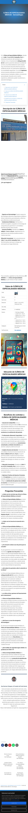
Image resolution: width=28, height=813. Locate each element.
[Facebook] (2, 745)
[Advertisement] (14, 40)
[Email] (16, 745)
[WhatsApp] (13, 745)
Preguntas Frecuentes (10, 102)
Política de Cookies (15, 799)
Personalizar (14, 806)
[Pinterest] (9, 745)
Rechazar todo (14, 810)
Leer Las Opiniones (16, 407)
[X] (6, 745)
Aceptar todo (14, 803)
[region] (14, 802)
